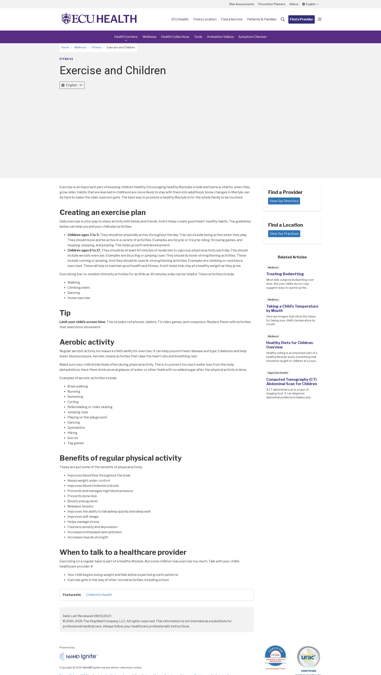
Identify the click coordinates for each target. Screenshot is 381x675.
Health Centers (126, 37)
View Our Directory (284, 201)
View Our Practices (284, 234)
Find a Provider (301, 19)
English (71, 85)
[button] (319, 19)
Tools (198, 37)
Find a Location (204, 19)
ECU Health (180, 19)
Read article (292, 279)
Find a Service (231, 19)
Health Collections (175, 37)
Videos (293, 4)
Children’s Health (99, 595)
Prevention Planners (271, 4)
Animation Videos (220, 37)
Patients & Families (261, 19)
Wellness (149, 37)
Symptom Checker (253, 37)
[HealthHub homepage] (99, 19)
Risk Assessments (241, 4)
